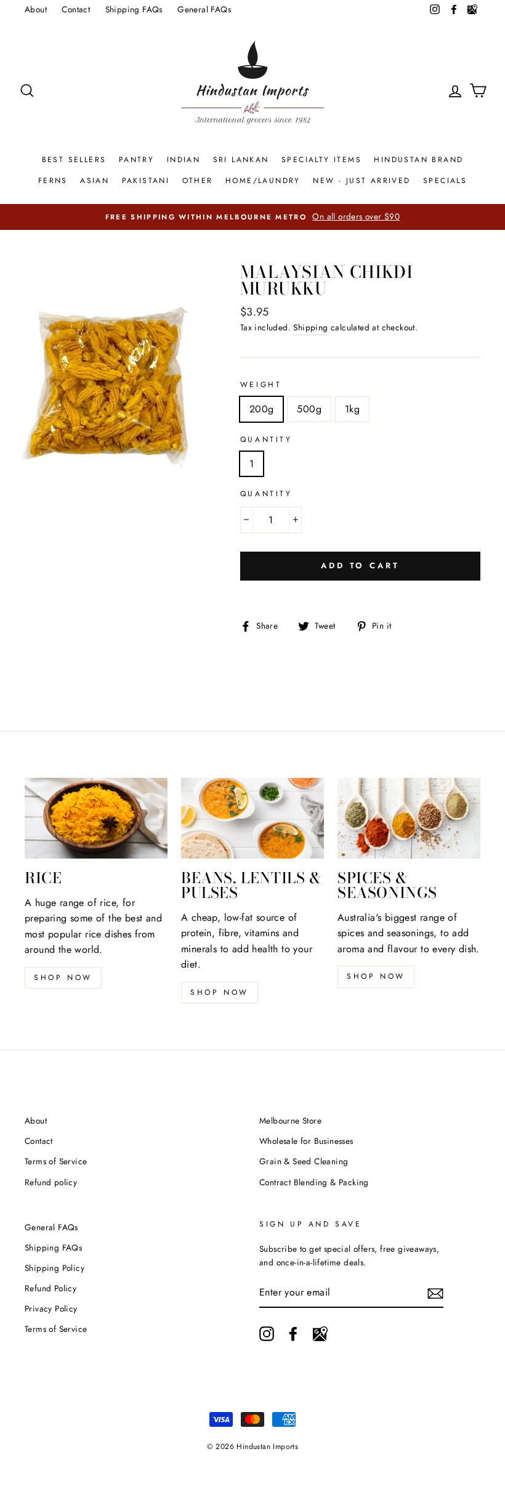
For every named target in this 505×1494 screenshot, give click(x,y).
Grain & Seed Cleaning (303, 1161)
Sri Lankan (241, 159)
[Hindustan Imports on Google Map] (320, 1333)
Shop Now (219, 992)
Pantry (136, 159)
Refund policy (51, 1182)
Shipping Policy (54, 1268)
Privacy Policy (51, 1308)
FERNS (53, 180)
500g (309, 409)
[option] (252, 217)
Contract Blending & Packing (314, 1182)
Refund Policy (50, 1288)
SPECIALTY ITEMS (321, 159)
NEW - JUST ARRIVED (361, 180)
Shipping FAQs (134, 9)
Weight (261, 384)
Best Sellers (74, 159)
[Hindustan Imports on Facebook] (293, 1333)
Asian (94, 180)
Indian (183, 159)
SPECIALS (445, 180)
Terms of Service (56, 1161)
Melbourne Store (290, 1120)
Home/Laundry (263, 180)
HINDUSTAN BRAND (418, 159)
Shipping (310, 327)
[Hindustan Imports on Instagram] (266, 1333)
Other (197, 180)
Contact (76, 9)
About (36, 9)
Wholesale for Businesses (306, 1141)
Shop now (63, 977)
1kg (352, 409)
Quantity (266, 439)
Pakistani (146, 180)
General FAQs (204, 9)
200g (261, 409)
